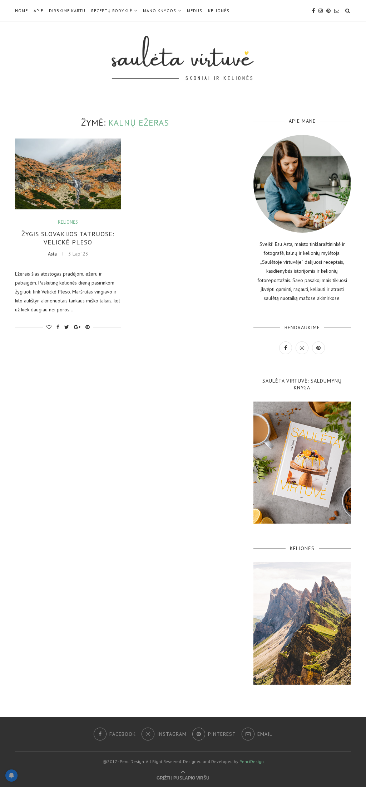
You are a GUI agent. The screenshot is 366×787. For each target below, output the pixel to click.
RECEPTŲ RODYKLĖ (111, 10)
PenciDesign (251, 761)
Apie (38, 10)
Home (21, 10)
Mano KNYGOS (159, 10)
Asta (52, 254)
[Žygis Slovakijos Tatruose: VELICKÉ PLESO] (68, 174)
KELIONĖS (218, 10)
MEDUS (194, 10)
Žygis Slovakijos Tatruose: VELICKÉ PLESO (67, 238)
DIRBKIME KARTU (67, 10)
